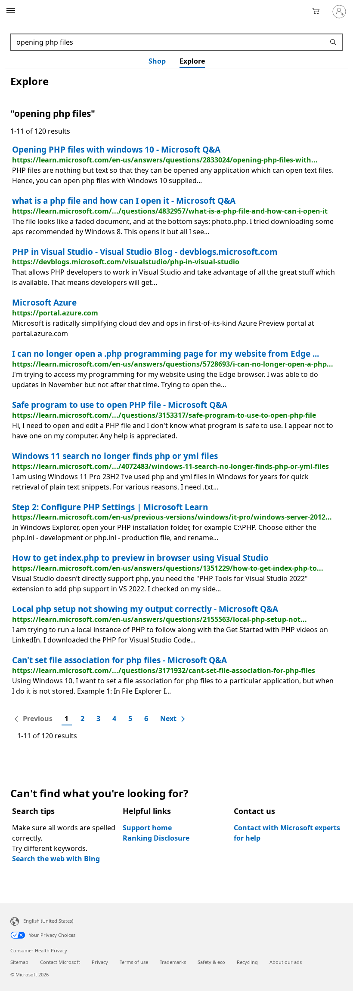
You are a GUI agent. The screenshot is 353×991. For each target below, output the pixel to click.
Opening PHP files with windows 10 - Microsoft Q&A (116, 149)
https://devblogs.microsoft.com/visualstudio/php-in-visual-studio (125, 261)
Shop (157, 61)
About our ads (285, 962)
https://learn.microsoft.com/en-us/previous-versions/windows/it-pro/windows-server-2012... (172, 517)
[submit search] (334, 42)
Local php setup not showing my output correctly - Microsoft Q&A (145, 609)
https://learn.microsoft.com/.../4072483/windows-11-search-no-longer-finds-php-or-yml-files (170, 466)
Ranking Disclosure (156, 838)
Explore (192, 61)
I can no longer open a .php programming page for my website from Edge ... (165, 353)
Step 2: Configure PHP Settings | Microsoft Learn (110, 507)
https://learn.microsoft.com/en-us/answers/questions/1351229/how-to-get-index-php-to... (167, 568)
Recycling (247, 962)
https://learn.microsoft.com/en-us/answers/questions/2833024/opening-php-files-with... (165, 160)
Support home (147, 827)
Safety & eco (211, 962)
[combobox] (168, 42)
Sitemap (19, 962)
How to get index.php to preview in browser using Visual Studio (140, 557)
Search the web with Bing (56, 858)
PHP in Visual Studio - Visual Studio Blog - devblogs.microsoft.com (145, 251)
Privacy (100, 962)
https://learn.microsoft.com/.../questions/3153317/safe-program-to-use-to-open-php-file (164, 415)
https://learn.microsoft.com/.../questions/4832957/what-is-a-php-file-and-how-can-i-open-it (170, 211)
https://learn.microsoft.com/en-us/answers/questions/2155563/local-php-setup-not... (159, 619)
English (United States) (48, 921)
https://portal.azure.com (55, 313)
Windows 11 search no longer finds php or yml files (115, 456)
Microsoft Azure (44, 302)
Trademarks (173, 962)
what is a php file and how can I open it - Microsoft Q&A (123, 200)
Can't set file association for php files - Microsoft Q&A (119, 660)
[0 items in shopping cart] (318, 11)
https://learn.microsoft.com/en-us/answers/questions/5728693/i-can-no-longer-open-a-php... (172, 364)
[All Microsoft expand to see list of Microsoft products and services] (10, 11)
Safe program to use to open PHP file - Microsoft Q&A (119, 404)
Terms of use (134, 962)
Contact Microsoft (60, 962)
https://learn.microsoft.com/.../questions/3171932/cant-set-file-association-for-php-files (163, 670)
